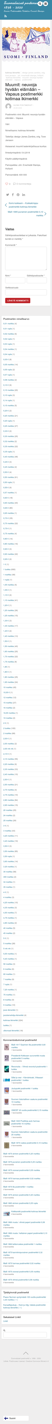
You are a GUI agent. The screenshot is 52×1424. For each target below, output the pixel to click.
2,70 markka (8, 789)
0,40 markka (8, 456)
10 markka (7, 687)
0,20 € (6, 410)
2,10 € (6, 753)
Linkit (5, 1321)
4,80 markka (8, 922)
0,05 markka (8, 364)
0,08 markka (8, 379)
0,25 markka (8, 425)
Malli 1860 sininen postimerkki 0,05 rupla (20, 1203)
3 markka (7, 830)
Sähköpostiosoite (36, 275)
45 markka (7, 933)
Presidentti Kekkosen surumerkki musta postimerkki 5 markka (28, 1057)
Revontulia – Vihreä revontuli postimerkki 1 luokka (29, 1068)
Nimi (8, 275)
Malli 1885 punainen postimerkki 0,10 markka (24, 213)
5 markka (7, 943)
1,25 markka (8, 615)
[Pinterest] (19, 194)
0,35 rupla (7, 451)
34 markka (7, 881)
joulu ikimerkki (9, 1009)
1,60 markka (8, 651)
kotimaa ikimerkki (12, 72)
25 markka (7, 820)
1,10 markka (8, 600)
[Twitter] (8, 194)
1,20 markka (8, 610)
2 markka (7, 733)
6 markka (7, 969)
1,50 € (6, 641)
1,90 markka (8, 682)
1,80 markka (8, 677)
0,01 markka (8, 323)
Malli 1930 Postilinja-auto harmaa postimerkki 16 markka (25, 1122)
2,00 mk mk (8, 748)
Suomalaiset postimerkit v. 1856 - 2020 (26, 1358)
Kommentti (11, 245)
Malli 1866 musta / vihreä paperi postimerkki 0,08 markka (24, 1223)
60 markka (7, 974)
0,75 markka (8, 533)
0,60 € (6, 497)
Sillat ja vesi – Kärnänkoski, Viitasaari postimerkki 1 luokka (27, 1078)
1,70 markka (8, 656)
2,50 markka (8, 784)
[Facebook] (13, 194)
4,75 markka (8, 917)
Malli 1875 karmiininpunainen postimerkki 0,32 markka (22, 1253)
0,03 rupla (7, 343)
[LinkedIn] (24, 194)
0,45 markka (8, 466)
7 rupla (6, 984)
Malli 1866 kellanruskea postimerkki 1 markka (22, 1244)
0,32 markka (8, 441)
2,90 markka (8, 805)
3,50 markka (8, 851)
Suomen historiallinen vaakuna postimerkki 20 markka (29, 1133)
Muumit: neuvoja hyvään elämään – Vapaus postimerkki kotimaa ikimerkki (24, 91)
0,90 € (6, 548)
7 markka (7, 979)
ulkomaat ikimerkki (11, 1030)
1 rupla (6, 579)
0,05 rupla (7, 369)
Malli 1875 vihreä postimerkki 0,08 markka (21, 1279)
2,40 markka (8, 774)
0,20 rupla (7, 420)
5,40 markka (8, 958)
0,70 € (6, 518)
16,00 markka (9, 712)
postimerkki (27, 79)
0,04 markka (8, 349)
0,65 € (6, 507)
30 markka (7, 871)
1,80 (5, 666)
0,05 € (6, 359)
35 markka (7, 886)
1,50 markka (8, 646)
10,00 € (6, 692)
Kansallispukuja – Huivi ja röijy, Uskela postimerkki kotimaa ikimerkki (24, 1306)
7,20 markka (8, 989)
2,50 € (6, 779)
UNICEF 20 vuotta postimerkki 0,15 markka (29, 1110)
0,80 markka (8, 543)
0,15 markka (8, 405)
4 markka (7, 897)
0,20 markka (8, 415)
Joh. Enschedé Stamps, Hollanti (30, 75)
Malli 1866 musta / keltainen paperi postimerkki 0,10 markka (25, 1234)
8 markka (7, 999)
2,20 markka (8, 764)
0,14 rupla (7, 400)
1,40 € (6, 630)
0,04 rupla (7, 354)
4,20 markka (8, 902)
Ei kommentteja (24, 183)
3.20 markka (8, 866)
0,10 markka (8, 390)
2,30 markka (8, 769)
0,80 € (6, 538)
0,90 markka (8, 554)
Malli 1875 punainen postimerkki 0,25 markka (22, 1161)
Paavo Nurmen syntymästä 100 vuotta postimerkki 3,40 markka (24, 1298)
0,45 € (6, 461)
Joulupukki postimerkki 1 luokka (24, 1088)
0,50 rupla (7, 482)
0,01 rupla (7, 328)
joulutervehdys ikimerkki (13, 1015)
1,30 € (6, 620)
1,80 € (6, 671)
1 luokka (6, 569)
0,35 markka (8, 446)
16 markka (7, 707)
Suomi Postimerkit (22, 105)
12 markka (7, 697)
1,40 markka (8, 636)
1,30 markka (8, 625)
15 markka (7, 702)
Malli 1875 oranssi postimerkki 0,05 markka (21, 1170)
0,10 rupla (7, 395)
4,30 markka (8, 907)
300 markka (8, 876)
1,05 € (6, 589)
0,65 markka (8, 513)
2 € (4, 723)
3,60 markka (8, 861)
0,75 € (6, 528)
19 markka (7, 717)
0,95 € (6, 559)
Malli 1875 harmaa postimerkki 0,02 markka (21, 1178)
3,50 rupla (7, 856)
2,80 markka (8, 800)
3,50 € (6, 846)
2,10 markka (8, 758)
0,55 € (6, 487)
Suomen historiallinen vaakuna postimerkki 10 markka (29, 1100)
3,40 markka (8, 840)
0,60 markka (8, 502)
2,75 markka (8, 794)
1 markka (7, 574)
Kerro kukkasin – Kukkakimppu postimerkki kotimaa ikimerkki (23, 205)
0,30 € (6, 431)
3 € (4, 825)
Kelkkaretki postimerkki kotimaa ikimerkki (28, 1211)
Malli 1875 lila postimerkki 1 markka (18, 1186)
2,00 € (6, 738)
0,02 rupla (7, 338)
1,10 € (6, 594)
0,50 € (6, 472)
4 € (4, 892)
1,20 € (6, 605)
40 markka (7, 928)
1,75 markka (8, 661)
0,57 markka (8, 492)
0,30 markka (8, 436)
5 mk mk (7, 948)
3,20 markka (8, 835)
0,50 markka (8, 477)
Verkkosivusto (11, 287)
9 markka (7, 1004)
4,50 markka (8, 912)
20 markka (7, 810)
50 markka (7, 963)
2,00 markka (8, 743)
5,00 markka (8, 953)
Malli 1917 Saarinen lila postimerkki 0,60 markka (28, 1046)
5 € (4, 938)
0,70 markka (8, 523)
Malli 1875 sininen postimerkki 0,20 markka (21, 1153)
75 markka (7, 994)
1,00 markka (8, 584)
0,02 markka (8, 333)
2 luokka (6, 728)
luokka (6, 1025)
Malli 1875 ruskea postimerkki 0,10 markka (29, 1142)
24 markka (7, 815)
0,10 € (6, 385)
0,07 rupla (7, 374)
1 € (4, 564)
